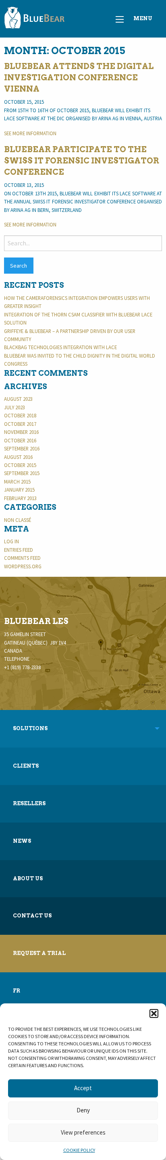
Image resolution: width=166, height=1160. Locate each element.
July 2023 (14, 407)
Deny (83, 1110)
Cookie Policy (79, 1150)
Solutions (30, 728)
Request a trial (39, 953)
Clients (26, 766)
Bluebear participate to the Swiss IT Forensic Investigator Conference (81, 160)
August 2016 (18, 457)
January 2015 (19, 489)
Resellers (29, 803)
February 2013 (20, 498)
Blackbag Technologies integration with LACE (60, 347)
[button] (154, 1013)
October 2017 (20, 424)
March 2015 (17, 481)
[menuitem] (83, 766)
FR (16, 991)
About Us (28, 878)
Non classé (17, 520)
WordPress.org (23, 566)
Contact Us (32, 916)
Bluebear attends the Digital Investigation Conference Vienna (79, 77)
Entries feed (18, 549)
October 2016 (20, 440)
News (22, 841)
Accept (83, 1088)
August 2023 (18, 399)
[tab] (83, 729)
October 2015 (20, 465)
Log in (11, 541)
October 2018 (20, 415)
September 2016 (21, 448)
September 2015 (21, 473)
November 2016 (21, 432)
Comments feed (22, 558)
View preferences (83, 1132)
